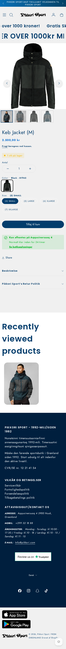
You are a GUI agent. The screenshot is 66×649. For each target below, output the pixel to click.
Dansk (31, 575)
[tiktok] (46, 590)
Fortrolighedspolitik (17, 489)
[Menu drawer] (4, 15)
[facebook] (20, 590)
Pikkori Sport (43, 634)
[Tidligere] (3, 3)
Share (9, 257)
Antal (5, 162)
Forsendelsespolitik (17, 494)
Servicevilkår (13, 485)
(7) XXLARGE (11, 209)
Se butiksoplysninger (20, 247)
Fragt (5, 146)
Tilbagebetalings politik (20, 498)
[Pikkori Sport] (33, 15)
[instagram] (28, 590)
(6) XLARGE (49, 201)
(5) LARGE (29, 201)
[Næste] (63, 3)
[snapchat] (37, 590)
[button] (11, 15)
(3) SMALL (10, 201)
